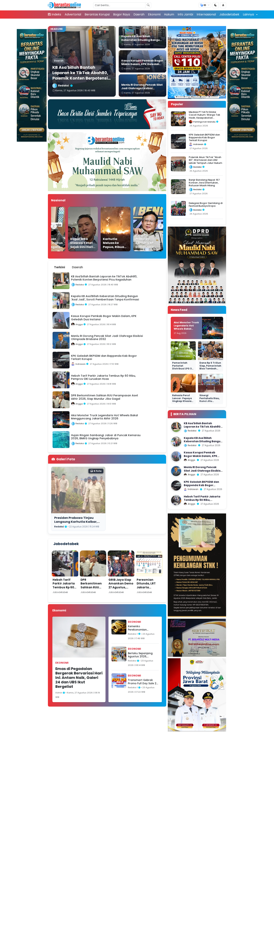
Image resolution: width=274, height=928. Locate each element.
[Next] (160, 226)
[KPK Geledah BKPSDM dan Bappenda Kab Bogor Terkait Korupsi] (176, 485)
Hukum (169, 14)
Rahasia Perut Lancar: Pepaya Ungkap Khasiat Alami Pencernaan (182, 401)
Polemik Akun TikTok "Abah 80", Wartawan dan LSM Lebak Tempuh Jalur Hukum (205, 160)
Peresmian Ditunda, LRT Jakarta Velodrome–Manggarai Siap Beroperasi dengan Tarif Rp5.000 (149, 593)
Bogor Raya (121, 14)
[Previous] (54, 226)
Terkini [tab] (59, 267)
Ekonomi (154, 14)
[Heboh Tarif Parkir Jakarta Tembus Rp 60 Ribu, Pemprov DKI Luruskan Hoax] (176, 500)
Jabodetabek (229, 14)
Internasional (206, 14)
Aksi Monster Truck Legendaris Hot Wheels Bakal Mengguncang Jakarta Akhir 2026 (186, 328)
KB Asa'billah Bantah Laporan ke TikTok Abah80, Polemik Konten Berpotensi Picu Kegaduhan (202, 428)
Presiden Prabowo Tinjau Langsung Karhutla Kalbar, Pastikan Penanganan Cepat (77, 521)
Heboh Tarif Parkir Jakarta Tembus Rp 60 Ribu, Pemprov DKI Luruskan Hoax (64, 589)
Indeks (56, 14)
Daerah (138, 14)
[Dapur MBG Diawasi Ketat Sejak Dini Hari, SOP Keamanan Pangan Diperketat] (75, 229)
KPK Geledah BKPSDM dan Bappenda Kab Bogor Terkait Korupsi (204, 137)
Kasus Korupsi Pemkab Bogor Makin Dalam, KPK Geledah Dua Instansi (200, 456)
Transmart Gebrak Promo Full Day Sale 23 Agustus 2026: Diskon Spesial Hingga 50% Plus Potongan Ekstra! (143, 682)
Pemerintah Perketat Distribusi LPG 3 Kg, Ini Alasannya (183, 367)
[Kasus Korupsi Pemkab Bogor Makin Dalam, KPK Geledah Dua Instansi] (176, 456)
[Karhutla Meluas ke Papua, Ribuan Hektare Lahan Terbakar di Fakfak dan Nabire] (107, 229)
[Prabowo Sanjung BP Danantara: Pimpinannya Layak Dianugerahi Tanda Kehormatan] (140, 229)
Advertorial (73, 14)
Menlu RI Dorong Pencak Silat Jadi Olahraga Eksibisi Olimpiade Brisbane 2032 (202, 470)
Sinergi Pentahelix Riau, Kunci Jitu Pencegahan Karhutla (209, 401)
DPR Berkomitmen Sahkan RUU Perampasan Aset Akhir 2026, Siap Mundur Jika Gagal (93, 591)
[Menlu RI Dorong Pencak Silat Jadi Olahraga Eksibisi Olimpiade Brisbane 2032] (176, 471)
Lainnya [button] (249, 14)
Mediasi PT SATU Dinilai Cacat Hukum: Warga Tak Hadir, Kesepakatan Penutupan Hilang (204, 116)
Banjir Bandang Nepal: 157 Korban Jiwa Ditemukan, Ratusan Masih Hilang (204, 182)
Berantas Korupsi (97, 14)
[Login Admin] (223, 5)
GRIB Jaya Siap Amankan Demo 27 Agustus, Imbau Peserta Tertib (120, 587)
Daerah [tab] (77, 267)
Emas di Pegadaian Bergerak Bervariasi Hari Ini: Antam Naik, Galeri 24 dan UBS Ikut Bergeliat (79, 677)
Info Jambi (185, 14)
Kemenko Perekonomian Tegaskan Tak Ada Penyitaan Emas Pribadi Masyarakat (141, 628)
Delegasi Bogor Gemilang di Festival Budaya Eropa (206, 204)
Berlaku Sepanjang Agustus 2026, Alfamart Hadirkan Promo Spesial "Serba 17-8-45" (142, 655)
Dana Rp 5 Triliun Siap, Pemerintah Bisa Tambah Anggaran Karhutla (210, 368)
